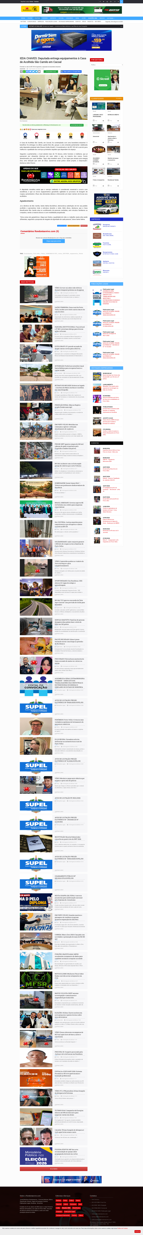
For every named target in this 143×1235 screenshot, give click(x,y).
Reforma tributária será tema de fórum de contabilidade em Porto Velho (111, 399)
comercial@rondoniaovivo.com (100, 1216)
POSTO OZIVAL (107, 244)
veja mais (118, 98)
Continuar (137, 1231)
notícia (60, 253)
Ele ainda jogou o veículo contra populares (66, 532)
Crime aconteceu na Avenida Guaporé (65, 1042)
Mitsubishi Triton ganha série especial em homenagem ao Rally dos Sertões (110, 388)
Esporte (58, 942)
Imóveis (110, 133)
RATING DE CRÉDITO (113, 114)
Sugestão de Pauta (62, 225)
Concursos (69, 18)
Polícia (30, 18)
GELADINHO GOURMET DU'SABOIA (96, 160)
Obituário (98, 21)
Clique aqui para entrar (53, 241)
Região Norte (59, 607)
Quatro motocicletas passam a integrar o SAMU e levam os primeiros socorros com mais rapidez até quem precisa (69, 436)
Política (37, 18)
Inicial (23, 18)
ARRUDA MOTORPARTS (109, 226)
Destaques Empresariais (66, 21)
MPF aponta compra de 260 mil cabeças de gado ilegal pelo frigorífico (54, 26)
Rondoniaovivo (28, 253)
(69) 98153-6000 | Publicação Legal (101, 1211)
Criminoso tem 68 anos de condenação (65, 1137)
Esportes (53, 18)
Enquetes (90, 21)
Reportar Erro (84, 225)
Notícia (81, 253)
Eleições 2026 (92, 18)
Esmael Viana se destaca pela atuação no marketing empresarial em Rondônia (111, 410)
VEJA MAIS (53, 1169)
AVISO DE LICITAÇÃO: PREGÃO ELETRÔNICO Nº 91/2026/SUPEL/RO (111, 324)
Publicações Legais (51, 21)
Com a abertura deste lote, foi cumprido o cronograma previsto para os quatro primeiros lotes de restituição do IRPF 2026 (70, 846)
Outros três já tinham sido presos (64, 1098)
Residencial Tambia (113, 180)
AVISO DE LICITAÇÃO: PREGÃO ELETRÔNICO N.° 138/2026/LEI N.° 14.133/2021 (111, 344)
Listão (84, 18)
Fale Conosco (95, 1199)
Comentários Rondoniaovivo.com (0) (40, 231)
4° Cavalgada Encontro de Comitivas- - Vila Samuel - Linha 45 (111, 489)
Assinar (36, 1)
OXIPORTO (106, 272)
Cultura (61, 18)
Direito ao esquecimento (73, 225)
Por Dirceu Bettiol (59, 492)
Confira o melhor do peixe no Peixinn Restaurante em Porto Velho (111, 432)
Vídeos (84, 21)
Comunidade (59, 373)
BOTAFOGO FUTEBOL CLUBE (110, 254)
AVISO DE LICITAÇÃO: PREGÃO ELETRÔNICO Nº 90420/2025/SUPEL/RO (111, 313)
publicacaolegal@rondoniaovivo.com (101, 1219)
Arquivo (102, 18)
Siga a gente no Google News (72, 71)
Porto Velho (36, 253)
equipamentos (74, 253)
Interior (45, 18)
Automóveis (96, 133)
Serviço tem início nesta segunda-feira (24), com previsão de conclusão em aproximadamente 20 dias (69, 376)
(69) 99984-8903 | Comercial (99, 1208)
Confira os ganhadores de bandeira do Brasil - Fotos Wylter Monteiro (110, 510)
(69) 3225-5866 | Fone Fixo (99, 1202)
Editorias (110, 18)
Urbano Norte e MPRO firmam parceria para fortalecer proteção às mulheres (111, 421)
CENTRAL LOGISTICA (108, 263)
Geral (77, 18)
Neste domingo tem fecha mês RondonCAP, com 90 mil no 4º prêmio (111, 377)
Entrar (31, 1)
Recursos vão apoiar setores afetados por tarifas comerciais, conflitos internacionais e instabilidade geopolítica (68, 514)
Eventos (78, 21)
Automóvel (96, 136)
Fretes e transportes (98, 180)
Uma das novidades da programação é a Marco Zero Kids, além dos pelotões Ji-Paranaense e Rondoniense (69, 946)
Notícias (23, 21)
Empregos (41, 21)
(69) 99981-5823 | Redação (99, 1205)
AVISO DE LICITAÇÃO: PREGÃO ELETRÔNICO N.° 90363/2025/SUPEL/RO (111, 356)
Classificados (31, 21)
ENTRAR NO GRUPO (77, 125)
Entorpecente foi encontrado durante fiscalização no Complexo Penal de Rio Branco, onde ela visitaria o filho (69, 650)
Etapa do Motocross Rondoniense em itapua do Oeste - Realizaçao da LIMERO (111, 521)
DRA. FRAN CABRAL (108, 235)
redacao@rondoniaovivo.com (100, 1214)
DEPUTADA (66, 253)
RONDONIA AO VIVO (51, 253)
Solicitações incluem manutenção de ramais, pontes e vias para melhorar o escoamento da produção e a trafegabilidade (69, 750)
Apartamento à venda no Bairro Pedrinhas (112, 138)
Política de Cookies (122, 1228)
